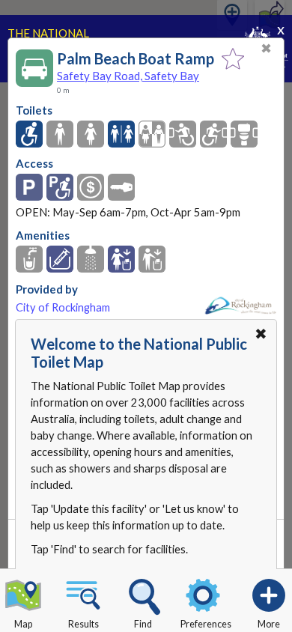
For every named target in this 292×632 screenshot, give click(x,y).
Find (143, 624)
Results (83, 624)
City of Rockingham (63, 307)
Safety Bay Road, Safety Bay (128, 75)
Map (23, 624)
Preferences (205, 624)
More (269, 624)
